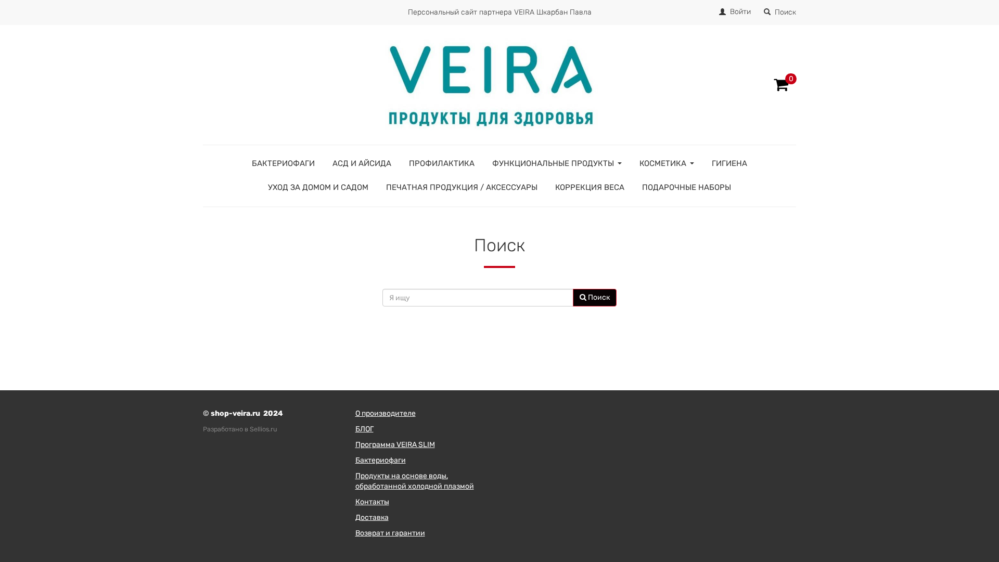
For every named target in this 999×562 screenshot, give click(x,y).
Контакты (372, 501)
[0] (781, 84)
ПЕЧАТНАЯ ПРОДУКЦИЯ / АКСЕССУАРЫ (461, 187)
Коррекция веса (589, 187)
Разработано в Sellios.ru (240, 429)
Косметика (662, 163)
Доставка (372, 517)
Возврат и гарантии (390, 533)
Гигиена (729, 163)
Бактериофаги (283, 163)
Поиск (785, 12)
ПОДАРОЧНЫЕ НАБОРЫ (686, 187)
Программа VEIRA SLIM (395, 444)
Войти (740, 11)
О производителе (385, 413)
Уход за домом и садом (318, 187)
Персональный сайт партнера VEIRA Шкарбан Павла (500, 12)
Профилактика (442, 163)
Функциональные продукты (553, 163)
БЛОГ (364, 429)
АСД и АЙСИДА (361, 163)
